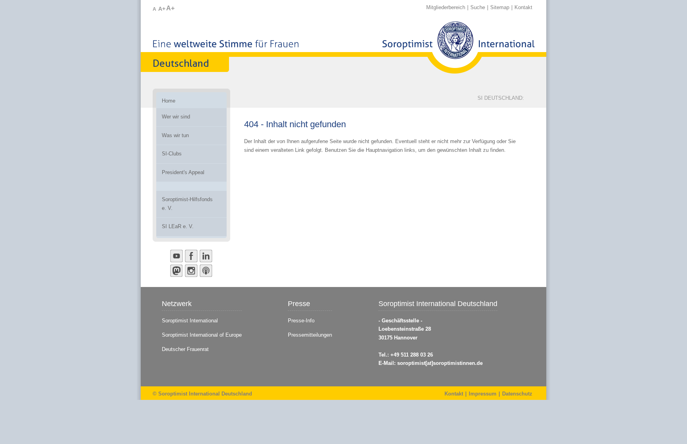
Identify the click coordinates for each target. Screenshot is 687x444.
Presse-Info (301, 321)
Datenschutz (517, 394)
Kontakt (523, 7)
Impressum (483, 394)
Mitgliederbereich (445, 7)
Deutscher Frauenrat (186, 349)
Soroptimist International (190, 321)
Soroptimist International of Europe (202, 335)
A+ (161, 9)
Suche (477, 7)
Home (168, 101)
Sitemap (499, 7)
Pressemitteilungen (310, 335)
